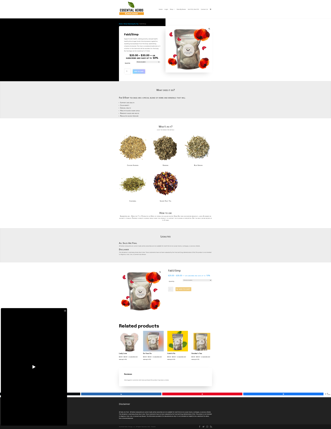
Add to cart (139, 71)
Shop (171, 9)
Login (166, 9)
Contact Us (204, 9)
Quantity (127, 63)
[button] (209, 28)
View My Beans (181, 9)
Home (161, 9)
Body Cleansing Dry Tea (131, 24)
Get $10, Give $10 (193, 9)
